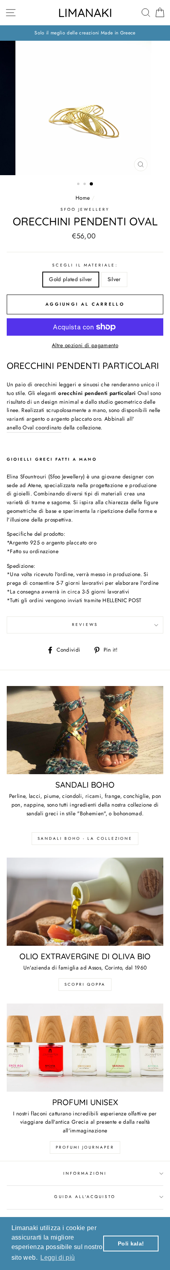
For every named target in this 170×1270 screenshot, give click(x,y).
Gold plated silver (70, 279)
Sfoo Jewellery (85, 209)
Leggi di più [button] (57, 1257)
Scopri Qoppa (85, 984)
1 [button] (79, 185)
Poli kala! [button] (131, 1243)
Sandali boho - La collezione (85, 838)
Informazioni (85, 1173)
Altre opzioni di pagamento (85, 345)
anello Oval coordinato (34, 427)
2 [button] (85, 185)
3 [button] (92, 184)
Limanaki (85, 12)
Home (83, 198)
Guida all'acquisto (84, 1197)
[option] (85, 33)
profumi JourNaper (85, 1147)
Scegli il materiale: (84, 265)
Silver (114, 279)
